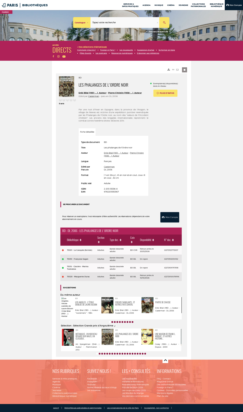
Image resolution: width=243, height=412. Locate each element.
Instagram (92, 381)
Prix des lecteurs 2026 (132, 387)
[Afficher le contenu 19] (143, 354)
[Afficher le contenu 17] (137, 354)
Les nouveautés (129, 379)
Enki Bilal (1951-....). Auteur (92, 93)
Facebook (92, 379)
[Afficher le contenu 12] (125, 354)
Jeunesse (56, 390)
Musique (56, 384)
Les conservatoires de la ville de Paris (123, 408)
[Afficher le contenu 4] (117, 322)
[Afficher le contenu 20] (145, 354)
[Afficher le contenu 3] (115, 322)
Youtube (91, 384)
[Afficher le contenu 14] (130, 354)
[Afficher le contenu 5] (120, 322)
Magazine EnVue (165, 381)
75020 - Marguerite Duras (78, 276)
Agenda (56, 381)
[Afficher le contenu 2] (112, 322)
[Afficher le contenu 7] (125, 322)
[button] (234, 5)
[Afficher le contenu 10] (132, 322)
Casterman (93, 96)
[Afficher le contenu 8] (127, 322)
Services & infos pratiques (64, 379)
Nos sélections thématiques (135, 384)
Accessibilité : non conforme (156, 408)
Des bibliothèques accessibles (171, 384)
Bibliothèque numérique (64, 396)
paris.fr (56, 408)
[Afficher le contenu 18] (140, 354)
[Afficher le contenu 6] (122, 322)
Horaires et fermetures (133, 381)
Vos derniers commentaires (135, 396)
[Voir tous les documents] (115, 326)
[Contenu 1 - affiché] (110, 322)
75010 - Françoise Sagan (77, 259)
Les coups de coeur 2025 (134, 390)
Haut (165, 360)
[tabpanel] (113, 167)
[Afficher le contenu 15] (132, 354)
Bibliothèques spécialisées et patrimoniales (83, 408)
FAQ (159, 379)
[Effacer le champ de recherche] (157, 22)
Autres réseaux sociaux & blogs (102, 387)
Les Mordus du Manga (133, 393)
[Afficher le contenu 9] (130, 322)
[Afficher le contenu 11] (122, 354)
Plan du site (162, 396)
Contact (167, 379)
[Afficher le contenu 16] (135, 354)
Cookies (160, 390)
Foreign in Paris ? (165, 387)
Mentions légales (165, 393)
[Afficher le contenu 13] (127, 354)
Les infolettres (93, 390)
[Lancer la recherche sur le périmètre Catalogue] (164, 22)
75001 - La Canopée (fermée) (79, 250)
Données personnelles (177, 390)
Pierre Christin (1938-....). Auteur (125, 93)
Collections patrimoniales (64, 393)
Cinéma (56, 387)
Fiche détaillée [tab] (87, 132)
